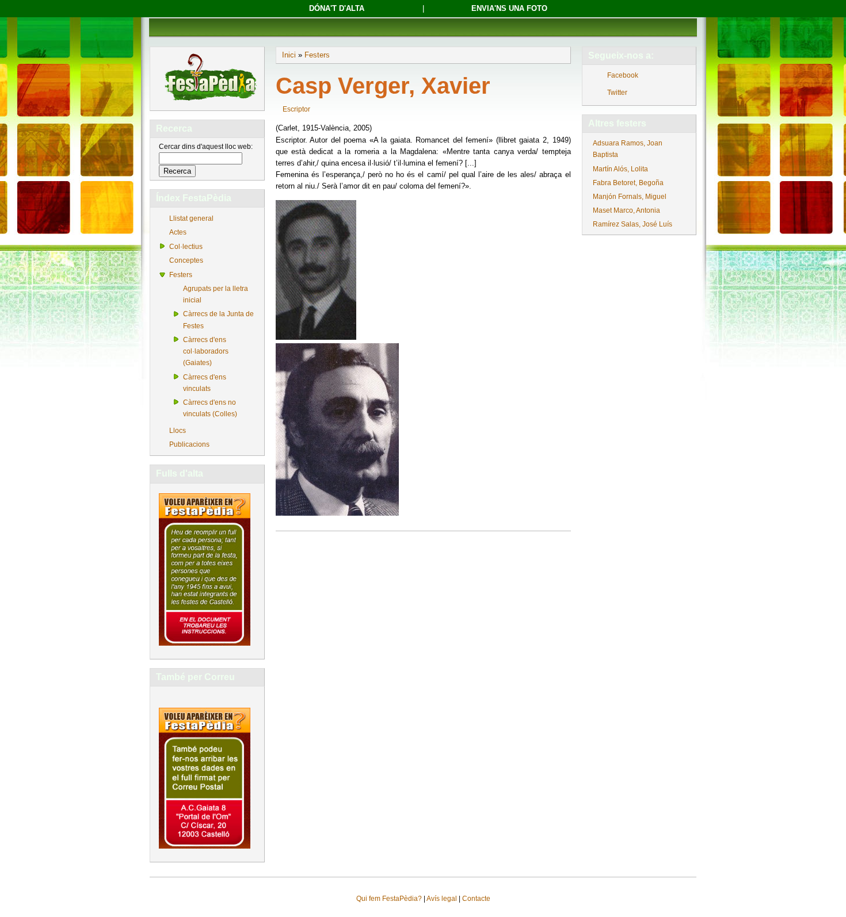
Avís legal (441, 899)
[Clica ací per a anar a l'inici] (210, 102)
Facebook (622, 75)
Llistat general (191, 218)
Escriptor (296, 109)
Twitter (617, 93)
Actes (177, 232)
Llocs (177, 431)
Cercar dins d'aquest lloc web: (206, 147)
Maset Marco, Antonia (626, 210)
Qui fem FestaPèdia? (389, 899)
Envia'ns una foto (509, 8)
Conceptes (186, 260)
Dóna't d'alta (336, 8)
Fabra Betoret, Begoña (628, 183)
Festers (180, 275)
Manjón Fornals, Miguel (629, 197)
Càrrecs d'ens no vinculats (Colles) (210, 408)
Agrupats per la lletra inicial (215, 294)
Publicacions (189, 444)
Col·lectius (186, 247)
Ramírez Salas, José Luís (632, 224)
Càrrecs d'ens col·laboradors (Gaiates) (205, 351)
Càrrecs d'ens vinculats (204, 383)
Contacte (476, 899)
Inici (289, 55)
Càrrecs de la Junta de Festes (218, 319)
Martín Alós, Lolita (620, 169)
